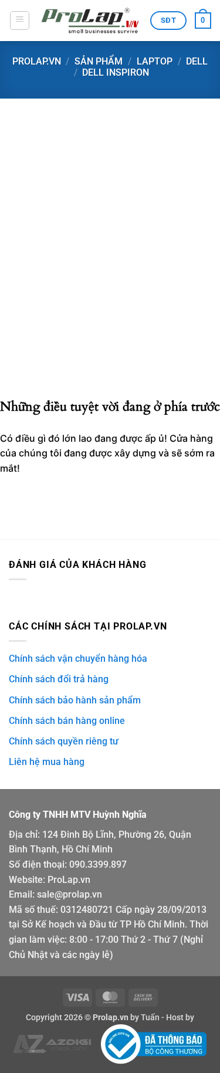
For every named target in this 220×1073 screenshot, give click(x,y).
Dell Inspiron (115, 72)
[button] (19, 20)
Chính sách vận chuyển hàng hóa (78, 658)
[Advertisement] (110, 278)
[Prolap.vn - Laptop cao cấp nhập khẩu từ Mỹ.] (90, 20)
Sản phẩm (99, 61)
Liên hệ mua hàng (46, 761)
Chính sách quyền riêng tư (64, 741)
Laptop (154, 61)
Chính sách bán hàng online (67, 720)
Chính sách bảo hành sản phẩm (75, 700)
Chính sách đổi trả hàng (59, 679)
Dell (197, 61)
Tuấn (150, 1018)
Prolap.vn (36, 61)
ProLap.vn (69, 879)
